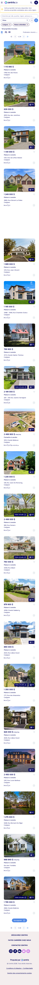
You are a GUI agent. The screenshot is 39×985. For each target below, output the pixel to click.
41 (33, 62)
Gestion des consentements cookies (19, 973)
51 (33, 147)
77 (33, 387)
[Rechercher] (31, 2)
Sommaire (9, 32)
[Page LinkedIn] (19, 951)
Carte (6, 32)
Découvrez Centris (19, 935)
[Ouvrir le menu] (2, 2)
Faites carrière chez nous (19, 940)
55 (33, 104)
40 (33, 600)
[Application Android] (28, 951)
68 (33, 770)
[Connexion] (36, 2)
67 (33, 812)
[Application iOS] (24, 951)
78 (33, 897)
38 (33, 472)
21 (33, 344)
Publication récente (29, 32)
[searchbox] (18, 16)
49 (33, 557)
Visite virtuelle (19, 387)
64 (33, 514)
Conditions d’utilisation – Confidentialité (19, 968)
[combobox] (19, 16)
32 (33, 642)
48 (33, 189)
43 (33, 302)
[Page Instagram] (11, 951)
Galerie (2, 32)
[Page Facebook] (15, 951)
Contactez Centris (19, 945)
